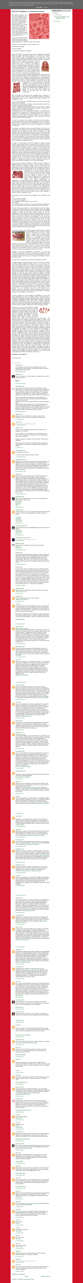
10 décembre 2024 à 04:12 (20, 895)
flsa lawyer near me (20, 885)
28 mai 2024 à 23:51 (19, 793)
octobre (57, 21)
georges (17, 474)
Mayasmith (18, 626)
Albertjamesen (18, 646)
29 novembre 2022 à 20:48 (20, 564)
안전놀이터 (18, 518)
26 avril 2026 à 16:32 (19, 1217)
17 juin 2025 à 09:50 (19, 1084)
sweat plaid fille (19, 1161)
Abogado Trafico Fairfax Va (21, 599)
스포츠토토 (18, 517)
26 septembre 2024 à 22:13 (20, 846)
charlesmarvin (18, 864)
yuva (16, 604)
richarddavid (18, 915)
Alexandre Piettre (19, 459)
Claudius (17, 374)
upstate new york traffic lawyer (22, 1094)
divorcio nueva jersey (26, 716)
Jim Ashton (18, 1131)
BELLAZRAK (18, 386)
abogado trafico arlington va (21, 674)
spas (32, 1192)
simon (16, 659)
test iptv (17, 1125)
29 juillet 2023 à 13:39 (19, 601)
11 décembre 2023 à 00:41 (20, 656)
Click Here (29, 1148)
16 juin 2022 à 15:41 (19, 522)
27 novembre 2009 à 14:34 (20, 424)
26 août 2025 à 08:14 (19, 1149)
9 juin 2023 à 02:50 (19, 593)
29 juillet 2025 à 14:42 (19, 1128)
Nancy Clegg (18, 1143)
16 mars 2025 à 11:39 (19, 1008)
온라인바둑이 (18, 547)
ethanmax (17, 720)
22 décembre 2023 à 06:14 (20, 699)
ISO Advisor (18, 839)
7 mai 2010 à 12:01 (19, 447)
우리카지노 (24, 577)
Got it (46, 7)
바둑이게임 (18, 546)
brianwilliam (18, 848)
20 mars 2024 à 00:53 (19, 729)
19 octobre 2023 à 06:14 (20, 623)
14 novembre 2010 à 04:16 (20, 456)
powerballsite (18, 496)
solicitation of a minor (20, 734)
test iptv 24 (18, 1238)
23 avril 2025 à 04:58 (19, 1044)
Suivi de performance (20, 1186)
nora (16, 981)
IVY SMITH (18, 966)
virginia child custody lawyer (22, 939)
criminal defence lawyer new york (23, 1110)
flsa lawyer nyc (33, 727)
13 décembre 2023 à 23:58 (20, 682)
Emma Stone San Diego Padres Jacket (28, 1042)
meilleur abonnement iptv (21, 1082)
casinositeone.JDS (19, 525)
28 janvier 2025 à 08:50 (19, 946)
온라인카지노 (18, 501)
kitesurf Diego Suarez (20, 1173)
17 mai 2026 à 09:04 (19, 1232)
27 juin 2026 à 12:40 (19, 1256)
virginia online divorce (30, 910)
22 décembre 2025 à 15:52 (20, 1188)
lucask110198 (18, 751)
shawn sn (17, 927)
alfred (16, 1025)
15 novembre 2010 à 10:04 (20, 471)
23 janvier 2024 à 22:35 (19, 717)
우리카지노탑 (18, 519)
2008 (55, 13)
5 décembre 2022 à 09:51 (20, 585)
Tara (16, 796)
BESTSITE (18, 509)
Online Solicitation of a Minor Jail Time (30, 970)
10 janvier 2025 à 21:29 (19, 912)
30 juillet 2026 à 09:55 (19, 1271)
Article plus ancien (45, 1276)
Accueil (26, 1276)
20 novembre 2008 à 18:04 (20, 371)
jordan (16, 829)
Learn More (39, 7)
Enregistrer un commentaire (18, 1274)
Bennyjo (17, 596)
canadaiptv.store (19, 1253)
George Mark (18, 1039)
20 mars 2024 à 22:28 (19, 748)
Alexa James (18, 999)
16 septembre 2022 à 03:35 (20, 549)
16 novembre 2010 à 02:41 (20, 493)
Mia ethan (17, 1098)
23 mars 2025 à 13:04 (19, 1022)
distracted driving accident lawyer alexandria (34, 835)
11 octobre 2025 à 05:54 (20, 1163)
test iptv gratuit (19, 1117)
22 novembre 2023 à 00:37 (20, 643)
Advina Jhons (18, 685)
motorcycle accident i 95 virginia (23, 766)
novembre (57, 14)
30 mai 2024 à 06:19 (19, 813)
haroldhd (17, 949)
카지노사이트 (18, 521)
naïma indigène (19, 450)
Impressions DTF (19, 1020)
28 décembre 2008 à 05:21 (20, 411)
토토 (16, 505)
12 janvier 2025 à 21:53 (19, 924)
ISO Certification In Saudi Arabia (31, 844)
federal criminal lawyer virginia (22, 1139)
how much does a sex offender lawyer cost (31, 870)
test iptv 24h (18, 1231)
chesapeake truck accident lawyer (30, 787)
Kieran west (18, 1087)
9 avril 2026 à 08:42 (19, 1206)
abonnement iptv (19, 1007)
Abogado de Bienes (20, 619)
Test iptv (17, 1070)
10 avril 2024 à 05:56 (19, 768)
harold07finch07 (19, 771)
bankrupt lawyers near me (42, 697)
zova (16, 875)
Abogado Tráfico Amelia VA (21, 628)
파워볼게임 (18, 503)
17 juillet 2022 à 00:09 (19, 540)
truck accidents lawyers (21, 653)
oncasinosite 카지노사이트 (21, 537)
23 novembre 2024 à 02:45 (20, 872)
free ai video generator (20, 1054)
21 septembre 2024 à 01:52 (20, 826)
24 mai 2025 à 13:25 (19, 1056)
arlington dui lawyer (25, 962)
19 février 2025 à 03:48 (19, 978)
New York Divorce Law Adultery (22, 777)
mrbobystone (18, 588)
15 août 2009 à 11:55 (19, 419)
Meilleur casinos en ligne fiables (22, 1034)
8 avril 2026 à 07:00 (19, 1198)
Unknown (17, 414)
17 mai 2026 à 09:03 (19, 1224)
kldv (16, 1114)
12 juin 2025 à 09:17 (19, 1072)
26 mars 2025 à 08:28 (19, 1036)
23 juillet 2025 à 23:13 (19, 1111)
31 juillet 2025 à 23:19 (19, 1140)
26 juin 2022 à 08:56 (19, 534)
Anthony (17, 422)
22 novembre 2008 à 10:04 (20, 383)
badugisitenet (18, 543)
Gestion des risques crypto (32, 1203)
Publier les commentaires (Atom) (26, 1279)
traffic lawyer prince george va (42, 803)
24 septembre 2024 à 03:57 (20, 836)
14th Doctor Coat (22, 591)
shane (16, 781)
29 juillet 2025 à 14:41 (19, 1119)
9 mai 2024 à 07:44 (19, 778)
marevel (17, 816)
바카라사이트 (18, 530)
